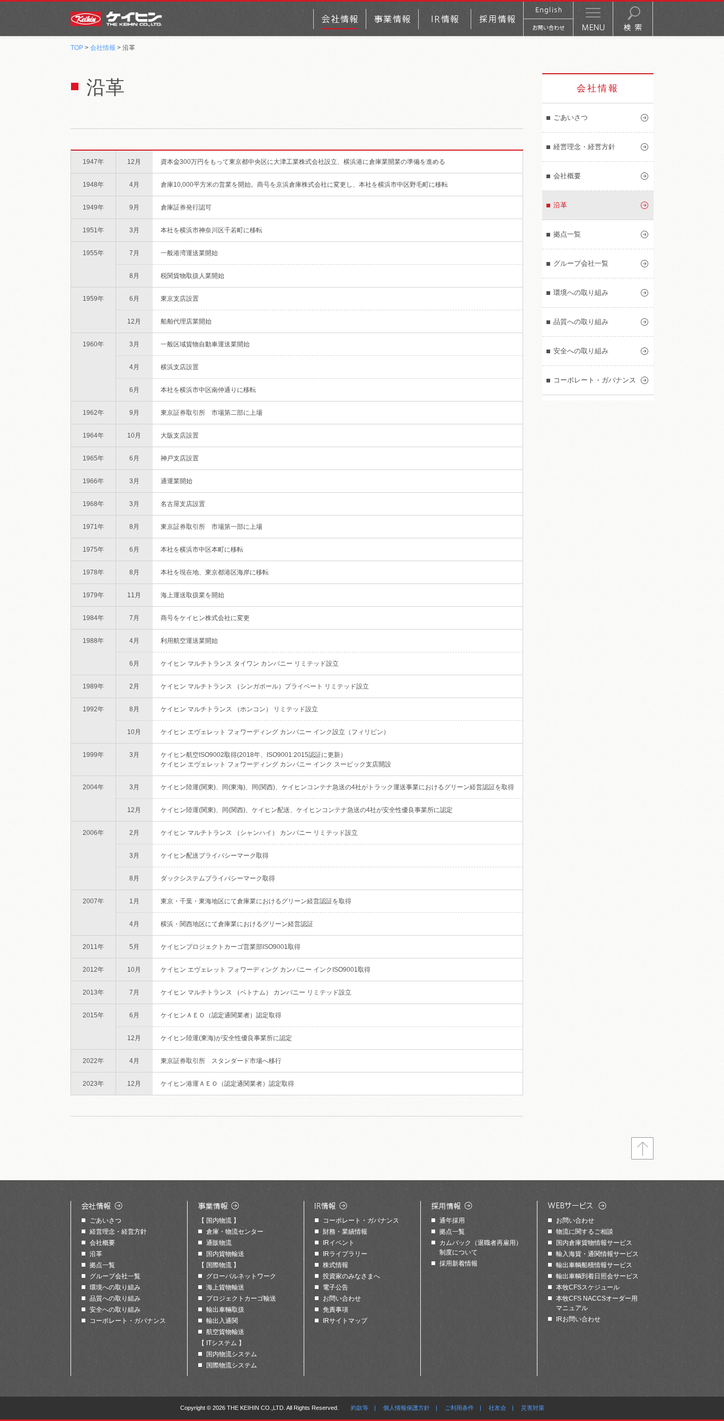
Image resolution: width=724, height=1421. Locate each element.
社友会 (497, 1408)
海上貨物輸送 (225, 1287)
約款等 (359, 1408)
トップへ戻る (642, 1148)
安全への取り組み (580, 351)
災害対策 (532, 1408)
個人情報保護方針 (406, 1408)
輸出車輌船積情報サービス (594, 1265)
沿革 (560, 205)
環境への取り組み (580, 293)
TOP (76, 47)
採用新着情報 (458, 1263)
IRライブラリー (345, 1254)
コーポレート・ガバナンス (594, 380)
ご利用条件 (459, 1408)
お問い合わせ (342, 1298)
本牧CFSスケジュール (588, 1287)
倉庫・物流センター (234, 1231)
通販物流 (219, 1242)
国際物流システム (231, 1365)
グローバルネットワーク (241, 1276)
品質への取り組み (580, 322)
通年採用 (452, 1220)
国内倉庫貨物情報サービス (594, 1242)
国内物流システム (231, 1354)
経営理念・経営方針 (584, 147)
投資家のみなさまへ (351, 1276)
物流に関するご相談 (584, 1231)
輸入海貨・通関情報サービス (597, 1254)
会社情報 (103, 47)
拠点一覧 (102, 1265)
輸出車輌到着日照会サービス (597, 1276)
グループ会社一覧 (580, 263)
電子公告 (335, 1287)
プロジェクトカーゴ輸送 (241, 1298)
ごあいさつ (570, 117)
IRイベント (339, 1242)
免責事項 (335, 1309)
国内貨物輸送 (225, 1254)
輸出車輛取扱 (225, 1309)
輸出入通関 (222, 1320)
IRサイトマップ (345, 1320)
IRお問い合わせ (578, 1319)
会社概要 (567, 176)
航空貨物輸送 (225, 1332)
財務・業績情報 (345, 1231)
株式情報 (335, 1265)
